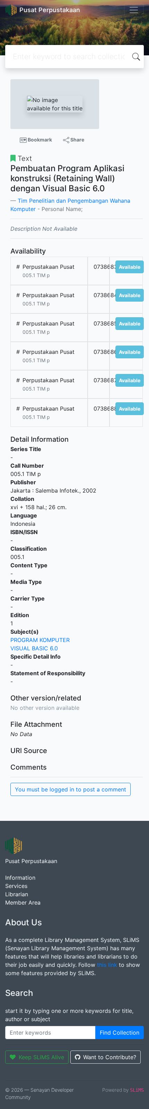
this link (107, 964)
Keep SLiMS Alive (41, 1057)
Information (20, 877)
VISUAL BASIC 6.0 (34, 648)
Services (16, 885)
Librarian (16, 894)
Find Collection (119, 1032)
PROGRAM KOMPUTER (40, 639)
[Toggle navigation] (133, 10)
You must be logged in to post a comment (70, 789)
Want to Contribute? (109, 1057)
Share (76, 140)
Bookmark (39, 140)
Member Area (23, 902)
